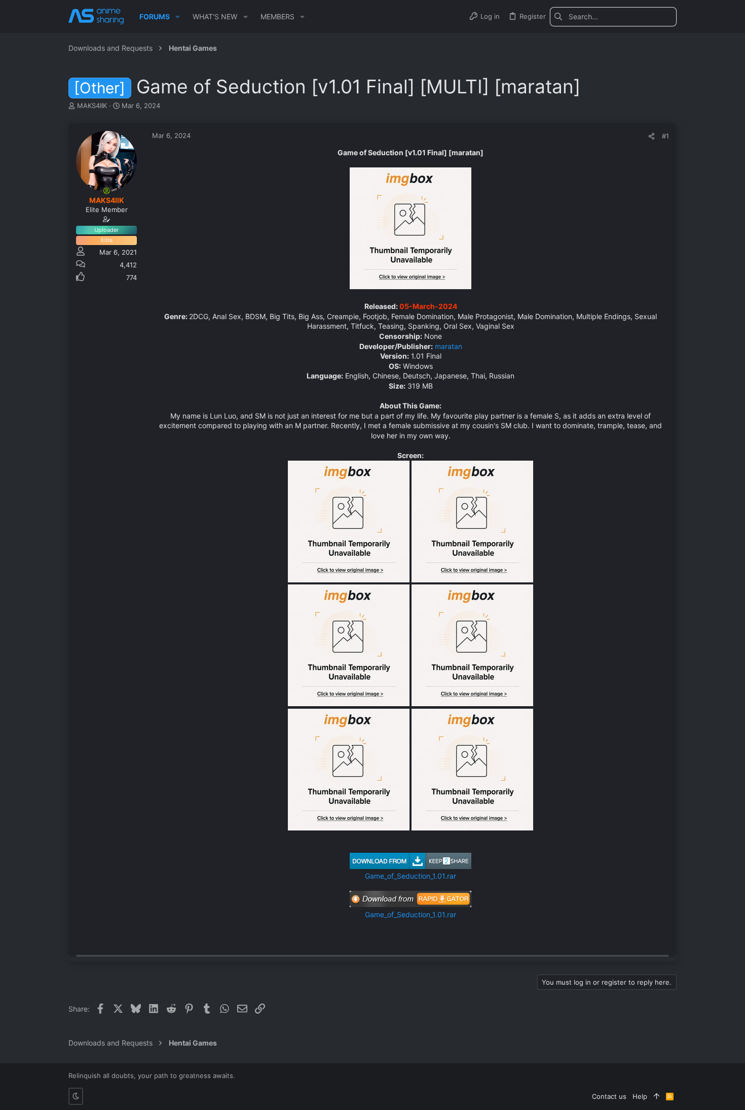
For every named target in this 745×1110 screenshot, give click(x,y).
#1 (665, 136)
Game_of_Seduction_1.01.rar (410, 876)
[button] (177, 16)
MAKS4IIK (92, 105)
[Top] (656, 1096)
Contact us (609, 1096)
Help (639, 1096)
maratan (448, 346)
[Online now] (106, 190)
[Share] (651, 136)
